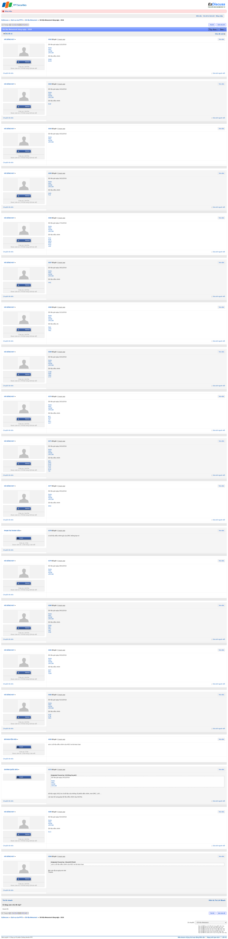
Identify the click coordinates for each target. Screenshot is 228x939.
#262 (50, 39)
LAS (49, 468)
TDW (49, 673)
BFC (49, 461)
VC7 (49, 423)
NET (49, 627)
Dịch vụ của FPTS (17, 20)
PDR (49, 243)
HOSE (50, 51)
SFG (49, 629)
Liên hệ (224, 937)
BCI (49, 416)
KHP (49, 466)
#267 (50, 262)
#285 (50, 812)
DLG (49, 832)
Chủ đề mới (219, 34)
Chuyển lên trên (8, 73)
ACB (49, 715)
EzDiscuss (5, 20)
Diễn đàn (199, 16)
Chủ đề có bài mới (209, 16)
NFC (49, 672)
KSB (49, 239)
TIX (49, 471)
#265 (50, 173)
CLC (49, 238)
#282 (50, 695)
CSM (49, 372)
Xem (222, 29)
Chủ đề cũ (8, 34)
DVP (49, 464)
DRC (49, 463)
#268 (50, 307)
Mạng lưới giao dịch (213, 937)
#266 (50, 218)
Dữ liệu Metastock (31, 20)
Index (50, 48)
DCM (50, 61)
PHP (49, 104)
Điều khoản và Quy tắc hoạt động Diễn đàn (191, 937)
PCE (49, 469)
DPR (49, 373)
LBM (49, 375)
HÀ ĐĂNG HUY (9, 39)
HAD (49, 193)
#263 (50, 84)
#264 (50, 129)
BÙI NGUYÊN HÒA (10, 739)
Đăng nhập (8, 11)
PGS (49, 244)
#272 (50, 769)
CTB (49, 716)
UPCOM (51, 53)
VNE (49, 632)
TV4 (49, 195)
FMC (49, 327)
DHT (49, 670)
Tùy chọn (213, 29)
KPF (49, 418)
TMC (49, 330)
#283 (50, 739)
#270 (50, 396)
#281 (50, 650)
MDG (50, 241)
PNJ (49, 421)
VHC (49, 282)
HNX (49, 49)
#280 (50, 605)
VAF (49, 630)
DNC (49, 506)
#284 (50, 856)
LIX (49, 420)
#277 (50, 486)
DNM (50, 59)
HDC (49, 718)
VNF (49, 246)
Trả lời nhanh (7, 900)
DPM (49, 625)
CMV (49, 329)
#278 (50, 530)
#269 (50, 352)
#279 (50, 561)
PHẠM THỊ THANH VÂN (12, 530)
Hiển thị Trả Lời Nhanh (217, 900)
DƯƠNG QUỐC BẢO (11, 769)
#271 (50, 441)
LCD (49, 377)
